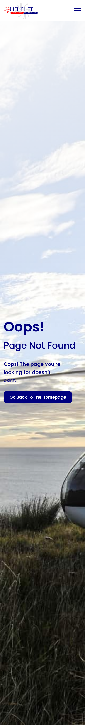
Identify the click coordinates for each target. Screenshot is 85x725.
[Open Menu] (77, 10)
